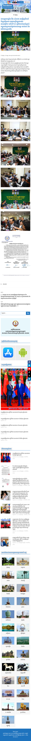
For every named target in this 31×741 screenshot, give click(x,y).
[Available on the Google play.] (22, 352)
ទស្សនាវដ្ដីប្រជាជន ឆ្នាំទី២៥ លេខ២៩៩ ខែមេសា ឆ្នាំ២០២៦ (14, 432)
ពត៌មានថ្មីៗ (5, 284)
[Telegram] (29, 365)
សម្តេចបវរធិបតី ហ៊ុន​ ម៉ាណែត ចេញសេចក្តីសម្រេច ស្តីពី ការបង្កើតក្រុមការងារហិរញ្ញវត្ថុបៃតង (21, 539)
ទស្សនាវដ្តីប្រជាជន (6, 365)
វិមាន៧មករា (7, 5)
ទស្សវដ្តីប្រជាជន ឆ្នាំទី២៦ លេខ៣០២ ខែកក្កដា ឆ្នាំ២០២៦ (14, 412)
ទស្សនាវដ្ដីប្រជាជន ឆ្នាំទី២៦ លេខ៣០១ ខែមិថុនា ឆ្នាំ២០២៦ (14, 419)
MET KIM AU (17, 55)
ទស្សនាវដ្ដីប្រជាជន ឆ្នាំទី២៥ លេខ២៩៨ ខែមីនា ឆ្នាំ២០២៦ (14, 438)
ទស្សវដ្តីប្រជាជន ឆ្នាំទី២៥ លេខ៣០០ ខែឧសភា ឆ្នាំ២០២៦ (14, 425)
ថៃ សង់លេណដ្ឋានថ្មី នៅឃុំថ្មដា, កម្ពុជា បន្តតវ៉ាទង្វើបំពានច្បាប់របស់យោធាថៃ (21, 467)
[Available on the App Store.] (8, 352)
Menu (16, 15)
